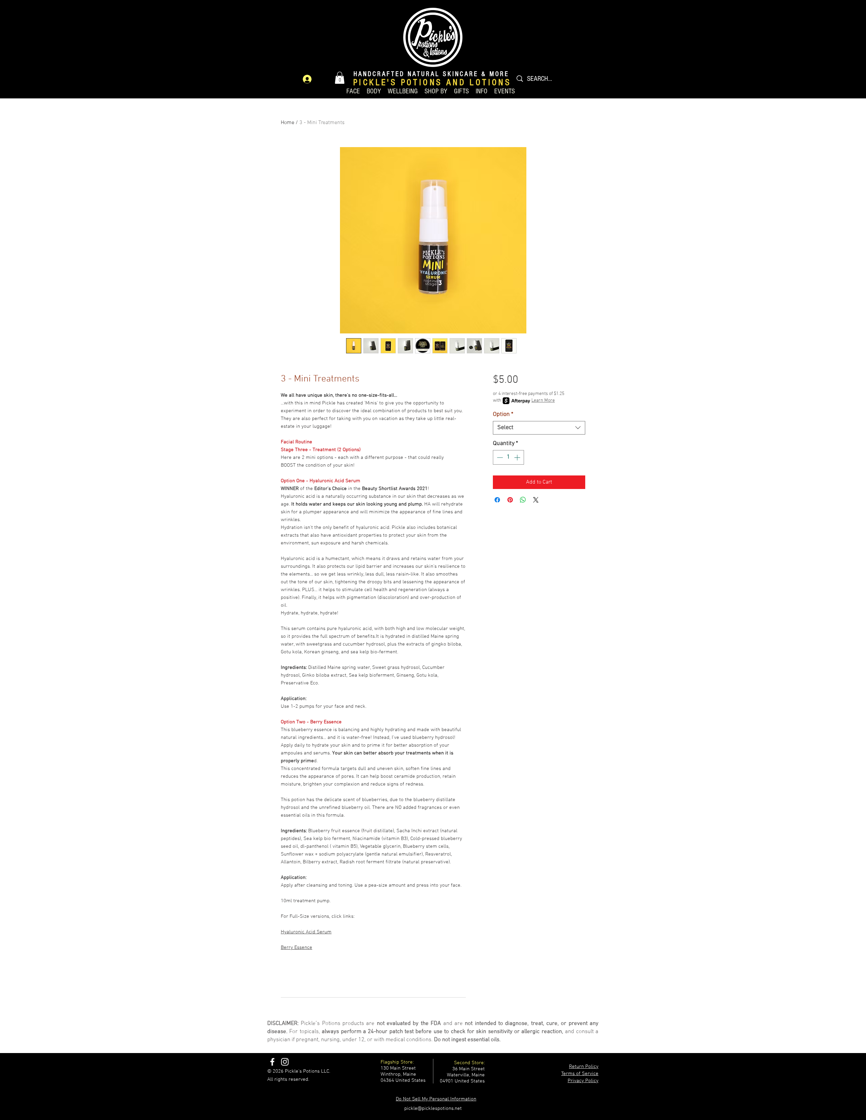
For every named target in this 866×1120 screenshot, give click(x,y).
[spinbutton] (508, 457)
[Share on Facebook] (497, 500)
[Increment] (517, 457)
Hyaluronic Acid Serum (306, 932)
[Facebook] (272, 1062)
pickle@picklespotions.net (433, 1108)
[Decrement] (499, 457)
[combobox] (539, 428)
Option (503, 414)
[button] (340, 78)
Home (287, 122)
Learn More (543, 400)
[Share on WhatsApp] (523, 500)
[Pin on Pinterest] (510, 500)
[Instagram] (285, 1062)
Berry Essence (296, 947)
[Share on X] (536, 500)
